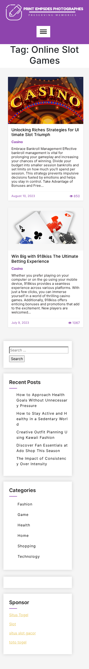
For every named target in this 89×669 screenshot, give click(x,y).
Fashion (25, 504)
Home (23, 535)
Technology (29, 556)
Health (24, 525)
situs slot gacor (22, 633)
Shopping (27, 546)
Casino (17, 142)
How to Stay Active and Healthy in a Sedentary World (42, 419)
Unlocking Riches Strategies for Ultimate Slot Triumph (45, 132)
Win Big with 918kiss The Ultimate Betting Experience (44, 259)
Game (23, 514)
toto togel (17, 642)
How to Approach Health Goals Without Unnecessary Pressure (42, 400)
